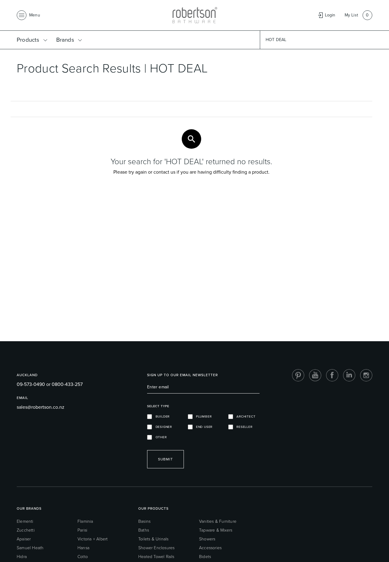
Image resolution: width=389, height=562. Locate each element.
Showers (207, 539)
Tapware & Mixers (215, 530)
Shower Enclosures (156, 548)
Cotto (82, 557)
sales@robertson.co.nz (40, 407)
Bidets (205, 557)
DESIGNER (162, 427)
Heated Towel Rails (156, 557)
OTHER (159, 437)
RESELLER (243, 427)
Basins (144, 521)
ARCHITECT (244, 416)
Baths (143, 530)
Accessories (210, 548)
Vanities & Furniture (217, 521)
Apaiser (24, 539)
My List (351, 15)
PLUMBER (202, 416)
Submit (165, 459)
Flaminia (85, 521)
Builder (161, 416)
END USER (203, 427)
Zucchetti (26, 530)
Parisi (82, 530)
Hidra (22, 557)
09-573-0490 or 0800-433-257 (50, 384)
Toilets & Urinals (153, 539)
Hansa (83, 548)
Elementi (25, 521)
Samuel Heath (30, 548)
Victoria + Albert (92, 539)
